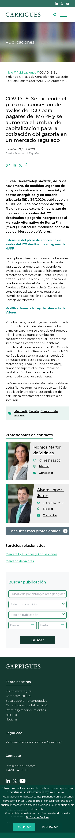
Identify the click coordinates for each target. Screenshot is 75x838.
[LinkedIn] (14, 165)
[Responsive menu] (63, 14)
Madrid (44, 466)
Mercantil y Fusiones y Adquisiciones (31, 554)
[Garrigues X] (15, 780)
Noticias (11, 719)
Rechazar (50, 827)
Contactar (46, 472)
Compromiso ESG (19, 696)
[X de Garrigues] (62, 3)
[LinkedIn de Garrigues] (56, 3)
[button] (8, 165)
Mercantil (21, 411)
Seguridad (14, 733)
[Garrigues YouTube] (22, 780)
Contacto (13, 756)
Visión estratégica (19, 691)
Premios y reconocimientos (26, 710)
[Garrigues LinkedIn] (8, 780)
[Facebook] (26, 165)
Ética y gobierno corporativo (26, 700)
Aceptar (24, 827)
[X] (20, 165)
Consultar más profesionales (34, 531)
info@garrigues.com (21, 766)
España (34, 411)
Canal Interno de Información (27, 705)
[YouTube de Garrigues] (67, 3)
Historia (11, 714)
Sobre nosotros (18, 682)
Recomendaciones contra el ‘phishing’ (34, 742)
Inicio (9, 72)
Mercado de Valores (20, 561)
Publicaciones (26, 72)
